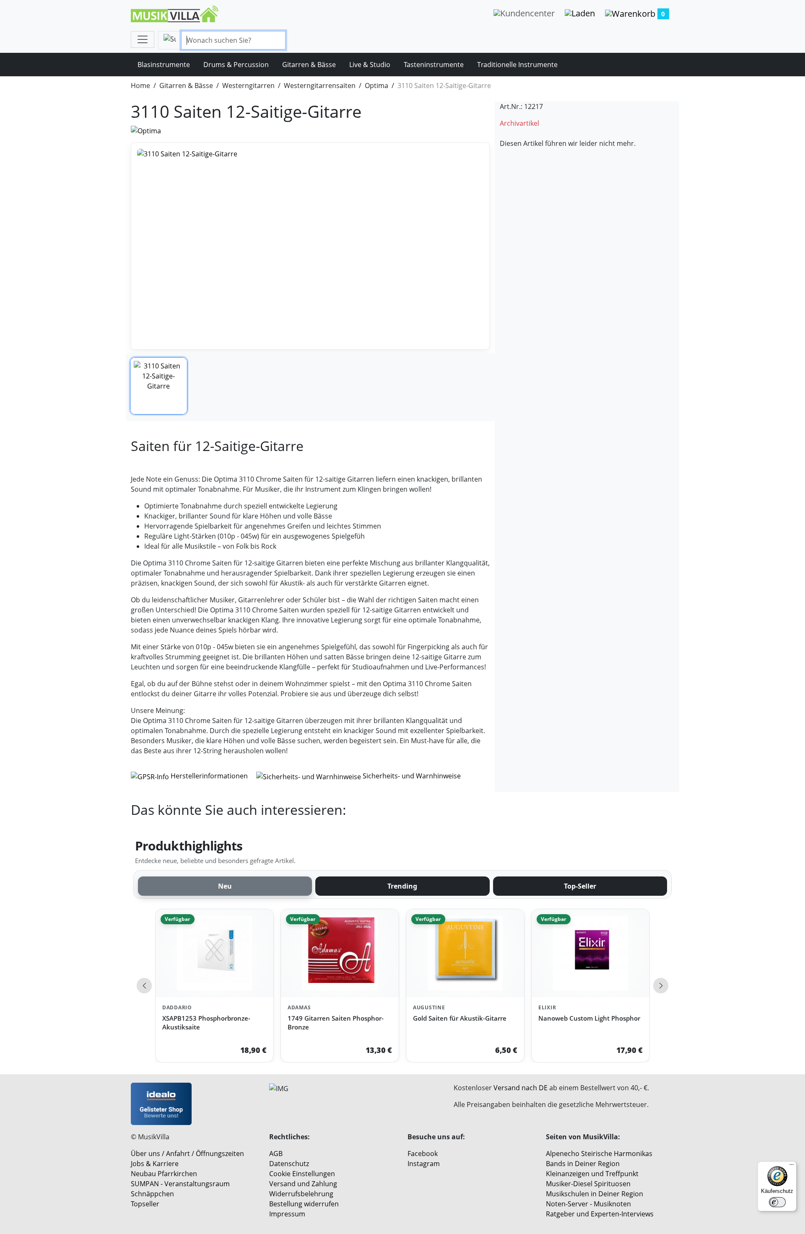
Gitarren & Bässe (309, 64)
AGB (276, 1153)
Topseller (145, 1203)
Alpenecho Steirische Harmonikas (599, 1153)
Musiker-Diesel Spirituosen (588, 1183)
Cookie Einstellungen (302, 1173)
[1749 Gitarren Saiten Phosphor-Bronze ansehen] (340, 953)
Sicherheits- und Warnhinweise (411, 775)
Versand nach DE (520, 1087)
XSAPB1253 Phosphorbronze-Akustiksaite (206, 1022)
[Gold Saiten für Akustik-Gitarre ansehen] (465, 953)
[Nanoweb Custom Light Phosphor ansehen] (590, 953)
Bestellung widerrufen (304, 1203)
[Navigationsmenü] (142, 39)
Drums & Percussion (236, 64)
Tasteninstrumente (434, 64)
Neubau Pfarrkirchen (164, 1173)
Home (140, 85)
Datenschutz (289, 1163)
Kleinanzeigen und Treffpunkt (592, 1173)
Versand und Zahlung (303, 1183)
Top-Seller (580, 886)
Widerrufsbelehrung (301, 1193)
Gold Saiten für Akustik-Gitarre (459, 1018)
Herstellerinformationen (209, 775)
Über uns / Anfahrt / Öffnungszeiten (187, 1153)
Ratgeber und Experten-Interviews (600, 1213)
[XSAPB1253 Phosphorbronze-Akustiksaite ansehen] (214, 953)
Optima (376, 85)
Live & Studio (369, 64)
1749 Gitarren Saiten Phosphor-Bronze (336, 1022)
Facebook (423, 1153)
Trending (402, 886)
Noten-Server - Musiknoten (588, 1203)
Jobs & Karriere (155, 1163)
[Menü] (792, 1166)
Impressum (287, 1213)
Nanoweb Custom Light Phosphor (589, 1018)
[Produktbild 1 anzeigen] (158, 386)
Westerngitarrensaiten (320, 85)
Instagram (424, 1163)
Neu (225, 886)
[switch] (777, 1202)
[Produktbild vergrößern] (310, 246)
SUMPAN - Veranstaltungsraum (180, 1183)
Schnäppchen (152, 1193)
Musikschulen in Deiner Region (594, 1193)
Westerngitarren (248, 85)
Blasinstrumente (164, 64)
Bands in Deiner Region (583, 1163)
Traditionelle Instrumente (517, 64)
